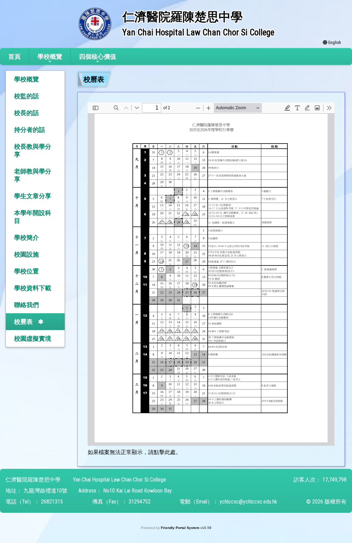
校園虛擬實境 (32, 338)
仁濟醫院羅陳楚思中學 (33, 479)
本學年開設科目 (32, 216)
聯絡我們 (26, 304)
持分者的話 (29, 129)
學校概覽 (49, 56)
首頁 (14, 56)
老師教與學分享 (32, 175)
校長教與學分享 (32, 150)
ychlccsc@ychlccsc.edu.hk (248, 501)
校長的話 (26, 112)
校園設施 (26, 254)
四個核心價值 (97, 56)
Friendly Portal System (180, 528)
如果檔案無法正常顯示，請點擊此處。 (134, 452)
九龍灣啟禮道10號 (45, 490)
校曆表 (23, 321)
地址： (14, 490)
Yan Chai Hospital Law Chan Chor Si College (119, 479)
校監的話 (26, 96)
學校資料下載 (32, 288)
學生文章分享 (32, 196)
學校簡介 (26, 237)
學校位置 (26, 271)
